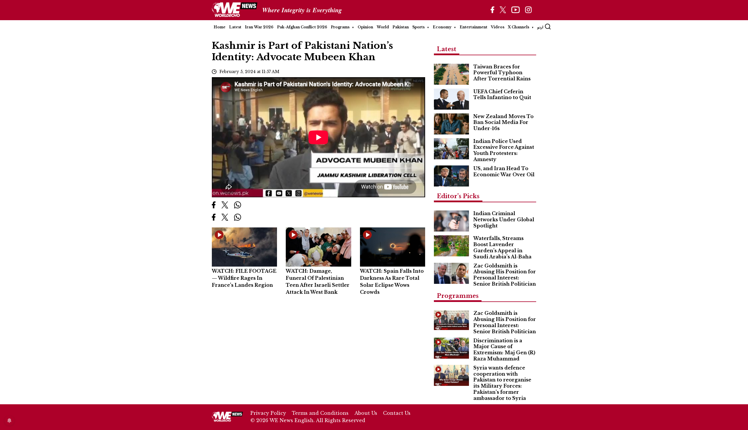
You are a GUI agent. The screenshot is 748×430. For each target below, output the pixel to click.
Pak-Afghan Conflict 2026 (302, 27)
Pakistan (400, 27)
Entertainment (473, 27)
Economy (442, 27)
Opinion (365, 27)
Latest (235, 27)
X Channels (518, 27)
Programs (340, 27)
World (383, 27)
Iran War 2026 (259, 27)
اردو (540, 27)
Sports (418, 27)
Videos (497, 27)
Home (220, 27)
